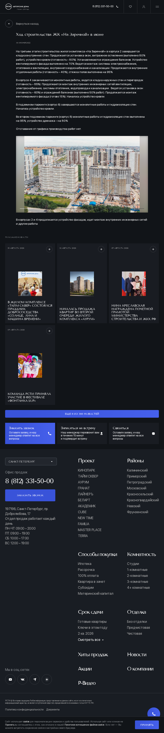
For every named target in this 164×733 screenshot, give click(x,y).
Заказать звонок (30, 495)
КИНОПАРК (86, 470)
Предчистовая (138, 627)
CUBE (82, 512)
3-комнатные (137, 581)
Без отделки (137, 621)
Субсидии (86, 587)
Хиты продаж (93, 654)
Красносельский (140, 494)
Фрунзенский (137, 512)
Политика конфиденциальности (24, 709)
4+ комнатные (138, 587)
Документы (53, 709)
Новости (136, 654)
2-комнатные (137, 575)
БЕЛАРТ (84, 500)
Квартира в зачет (91, 581)
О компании (140, 668)
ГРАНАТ (84, 488)
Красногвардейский (143, 500)
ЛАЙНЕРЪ (85, 494)
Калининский (137, 470)
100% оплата (88, 575)
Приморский (136, 476)
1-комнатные (137, 570)
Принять (147, 724)
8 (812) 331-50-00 (102, 6)
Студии (133, 564)
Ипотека (84, 564)
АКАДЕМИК (87, 506)
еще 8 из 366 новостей (82, 413)
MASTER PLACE (89, 530)
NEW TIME (85, 518)
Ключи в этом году (92, 627)
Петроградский (139, 482)
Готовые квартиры (92, 621)
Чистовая (134, 633)
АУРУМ (83, 482)
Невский (133, 506)
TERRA (83, 536)
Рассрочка (86, 570)
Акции (84, 668)
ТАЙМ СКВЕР (88, 476)
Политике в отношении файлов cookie (84, 724)
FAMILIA (83, 524)
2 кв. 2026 (86, 633)
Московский (136, 488)
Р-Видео (86, 682)
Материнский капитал (95, 593)
